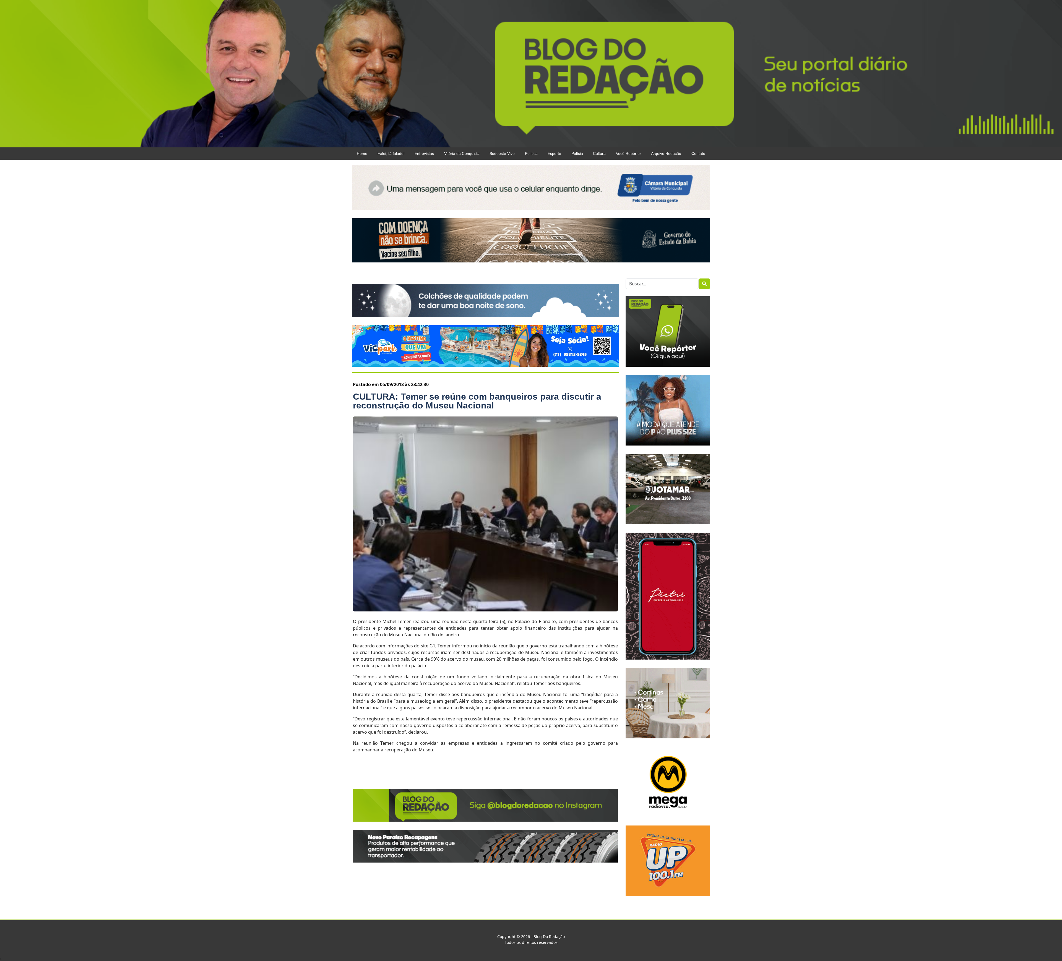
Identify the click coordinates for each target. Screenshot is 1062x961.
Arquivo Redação (666, 153)
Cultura (599, 153)
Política (531, 153)
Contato (698, 153)
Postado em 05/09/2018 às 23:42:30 (391, 384)
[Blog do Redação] (531, 73)
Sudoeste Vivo (502, 153)
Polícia (577, 153)
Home (362, 153)
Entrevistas (424, 153)
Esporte (554, 153)
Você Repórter (628, 153)
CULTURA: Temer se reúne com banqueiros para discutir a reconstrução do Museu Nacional (477, 401)
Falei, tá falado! (391, 153)
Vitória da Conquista (462, 153)
